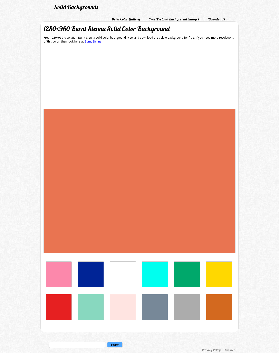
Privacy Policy (211, 350)
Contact (229, 350)
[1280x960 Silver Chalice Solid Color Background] (187, 319)
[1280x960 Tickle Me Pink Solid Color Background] (59, 286)
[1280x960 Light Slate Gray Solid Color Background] (155, 319)
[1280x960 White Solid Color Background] (123, 286)
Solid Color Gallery (126, 19)
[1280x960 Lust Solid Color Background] (59, 319)
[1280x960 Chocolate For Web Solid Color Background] (219, 319)
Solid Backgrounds (76, 7)
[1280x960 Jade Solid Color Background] (187, 286)
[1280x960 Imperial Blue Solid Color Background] (91, 286)
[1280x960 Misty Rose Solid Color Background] (123, 319)
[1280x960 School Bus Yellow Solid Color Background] (219, 286)
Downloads (216, 19)
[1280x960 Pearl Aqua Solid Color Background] (91, 319)
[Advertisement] (139, 76)
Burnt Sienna (93, 41)
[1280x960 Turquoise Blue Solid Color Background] (155, 286)
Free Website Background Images (174, 19)
